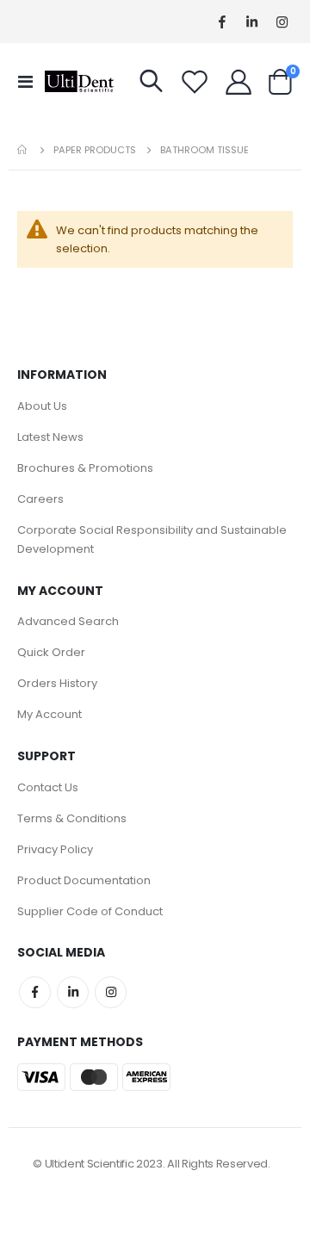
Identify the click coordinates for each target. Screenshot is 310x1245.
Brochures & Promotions (85, 468)
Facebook (35, 992)
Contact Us (47, 787)
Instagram (111, 992)
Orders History (57, 683)
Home (23, 149)
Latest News (50, 437)
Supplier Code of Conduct (90, 911)
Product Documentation (84, 880)
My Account (49, 714)
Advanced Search (68, 621)
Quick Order (51, 652)
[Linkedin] (252, 22)
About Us (42, 406)
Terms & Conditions (72, 818)
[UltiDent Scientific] (79, 81)
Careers (40, 499)
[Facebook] (221, 22)
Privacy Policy (55, 849)
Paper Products (94, 150)
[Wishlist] (194, 82)
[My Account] (238, 82)
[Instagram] (282, 22)
